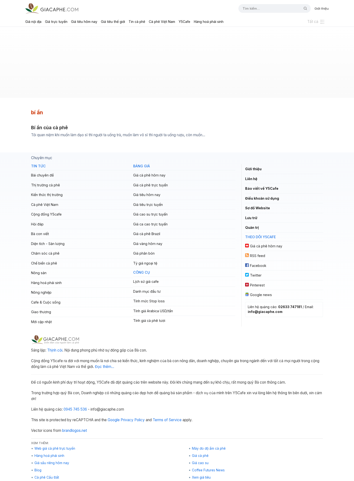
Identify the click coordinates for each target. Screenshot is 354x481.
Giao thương (41, 312)
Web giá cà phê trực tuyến (54, 448)
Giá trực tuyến (56, 22)
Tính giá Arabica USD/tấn (153, 311)
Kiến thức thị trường (47, 195)
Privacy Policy (133, 420)
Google (114, 420)
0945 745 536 (75, 409)
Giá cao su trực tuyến (150, 214)
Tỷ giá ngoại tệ (145, 263)
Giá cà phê (200, 456)
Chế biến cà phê (44, 263)
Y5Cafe (184, 22)
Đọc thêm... (104, 366)
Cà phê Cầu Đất (46, 477)
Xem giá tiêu (201, 477)
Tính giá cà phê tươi (149, 320)
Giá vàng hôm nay (147, 244)
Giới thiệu (322, 8)
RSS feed (257, 256)
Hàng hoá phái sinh (208, 22)
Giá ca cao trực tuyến (150, 224)
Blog (37, 470)
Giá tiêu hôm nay (84, 22)
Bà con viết (40, 234)
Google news (261, 295)
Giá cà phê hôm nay (149, 175)
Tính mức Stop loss (149, 301)
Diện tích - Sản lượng (48, 244)
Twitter (256, 275)
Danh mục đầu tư (147, 291)
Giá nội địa (33, 22)
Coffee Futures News (208, 470)
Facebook (258, 266)
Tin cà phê (137, 22)
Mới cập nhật (41, 322)
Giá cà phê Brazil (146, 234)
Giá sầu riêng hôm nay (51, 463)
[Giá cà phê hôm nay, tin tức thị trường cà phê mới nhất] (51, 8)
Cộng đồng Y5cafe (46, 214)
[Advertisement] (177, 64)
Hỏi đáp (37, 224)
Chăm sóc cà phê (45, 253)
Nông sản (38, 273)
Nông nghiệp (41, 292)
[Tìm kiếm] (303, 8)
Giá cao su (200, 463)
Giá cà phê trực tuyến (150, 185)
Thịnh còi (54, 350)
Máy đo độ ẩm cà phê (209, 448)
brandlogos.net (74, 430)
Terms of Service (167, 420)
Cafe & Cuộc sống (45, 302)
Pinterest (257, 285)
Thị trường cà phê (45, 185)
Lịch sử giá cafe (146, 281)
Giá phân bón (144, 253)
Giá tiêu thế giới (113, 22)
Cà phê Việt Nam (162, 22)
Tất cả (312, 21)
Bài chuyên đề (42, 175)
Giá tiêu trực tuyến (148, 205)
